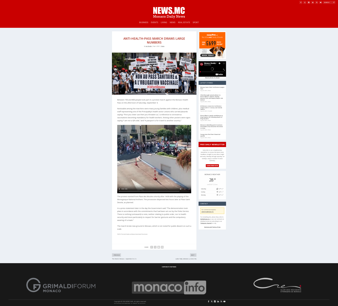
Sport (196, 23)
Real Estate (184, 23)
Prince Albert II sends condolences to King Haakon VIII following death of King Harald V (211, 117)
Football (210, 111)
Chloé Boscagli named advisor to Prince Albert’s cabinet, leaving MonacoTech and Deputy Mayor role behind (211, 97)
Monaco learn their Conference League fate (212, 88)
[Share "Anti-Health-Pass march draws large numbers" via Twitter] (155, 247)
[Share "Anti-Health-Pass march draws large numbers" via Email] (158, 247)
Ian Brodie (149, 46)
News (172, 23)
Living (164, 23)
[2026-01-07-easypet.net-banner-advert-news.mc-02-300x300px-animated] (212, 57)
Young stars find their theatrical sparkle (210, 135)
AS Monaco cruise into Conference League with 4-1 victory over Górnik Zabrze (211, 107)
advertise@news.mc (207, 212)
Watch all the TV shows (212, 77)
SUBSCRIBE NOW (212, 166)
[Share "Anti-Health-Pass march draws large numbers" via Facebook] (151, 247)
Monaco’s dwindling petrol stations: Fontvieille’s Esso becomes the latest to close (211, 126)
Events (154, 23)
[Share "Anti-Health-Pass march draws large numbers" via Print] (162, 247)
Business (143, 23)
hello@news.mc (205, 219)
